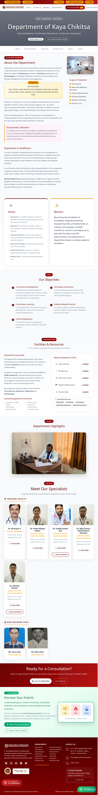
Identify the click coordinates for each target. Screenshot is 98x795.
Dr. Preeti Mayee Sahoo (36, 529)
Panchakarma (38, 749)
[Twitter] (10, 763)
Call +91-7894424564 (41, 681)
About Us (38, 7)
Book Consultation (61, 554)
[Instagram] (15, 763)
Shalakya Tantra (38, 760)
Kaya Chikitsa (38, 747)
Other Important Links (74, 2)
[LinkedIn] (20, 763)
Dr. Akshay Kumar (14, 586)
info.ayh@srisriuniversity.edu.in (80, 757)
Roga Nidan (52, 756)
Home (29, 7)
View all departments (42, 765)
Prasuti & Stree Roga (54, 747)
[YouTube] (25, 763)
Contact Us (28, 2)
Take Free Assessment (18, 724)
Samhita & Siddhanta (55, 749)
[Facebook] (5, 763)
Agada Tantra (38, 754)
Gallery (47, 7)
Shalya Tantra (38, 758)
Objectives (44, 49)
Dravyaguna (52, 758)
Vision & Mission (30, 49)
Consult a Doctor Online (58, 39)
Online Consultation (12, 2)
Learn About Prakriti (17, 730)
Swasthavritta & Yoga (40, 756)
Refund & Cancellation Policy (64, 791)
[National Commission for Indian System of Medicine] (20, 771)
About (17, 49)
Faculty (79, 49)
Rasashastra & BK (54, 760)
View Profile (15, 543)
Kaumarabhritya (38, 752)
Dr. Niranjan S (13, 528)
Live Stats (59, 2)
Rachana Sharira (53, 752)
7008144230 (74, 763)
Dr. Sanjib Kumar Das (60, 529)
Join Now (80, 780)
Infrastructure (57, 49)
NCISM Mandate (76, 7)
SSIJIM (90, 2)
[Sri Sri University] (7, 771)
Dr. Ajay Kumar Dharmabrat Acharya (83, 530)
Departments (58, 7)
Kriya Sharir (52, 754)
